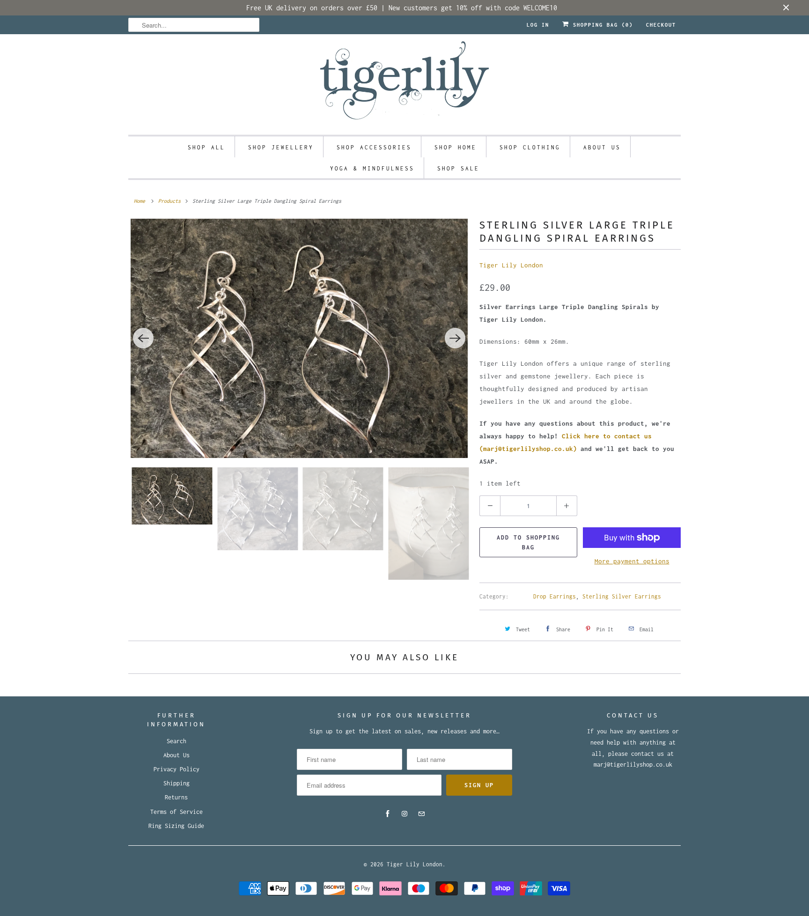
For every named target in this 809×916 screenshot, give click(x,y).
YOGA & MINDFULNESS (372, 168)
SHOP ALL (206, 147)
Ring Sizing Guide (176, 825)
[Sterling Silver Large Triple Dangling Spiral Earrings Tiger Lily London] (299, 338)
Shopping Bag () (601, 25)
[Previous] (143, 338)
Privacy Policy (176, 769)
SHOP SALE (458, 168)
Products (169, 201)
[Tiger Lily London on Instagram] (404, 814)
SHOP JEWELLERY (281, 147)
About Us (176, 755)
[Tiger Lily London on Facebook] (388, 814)
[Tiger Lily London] (404, 83)
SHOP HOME (455, 147)
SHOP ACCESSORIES (374, 147)
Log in (538, 25)
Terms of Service (176, 811)
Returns (176, 797)
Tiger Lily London (511, 265)
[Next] (455, 338)
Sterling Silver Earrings (621, 596)
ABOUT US (602, 147)
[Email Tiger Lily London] (421, 814)
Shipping (176, 783)
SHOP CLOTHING (530, 147)
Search (176, 741)
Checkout (661, 25)
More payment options (632, 561)
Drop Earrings (554, 596)
